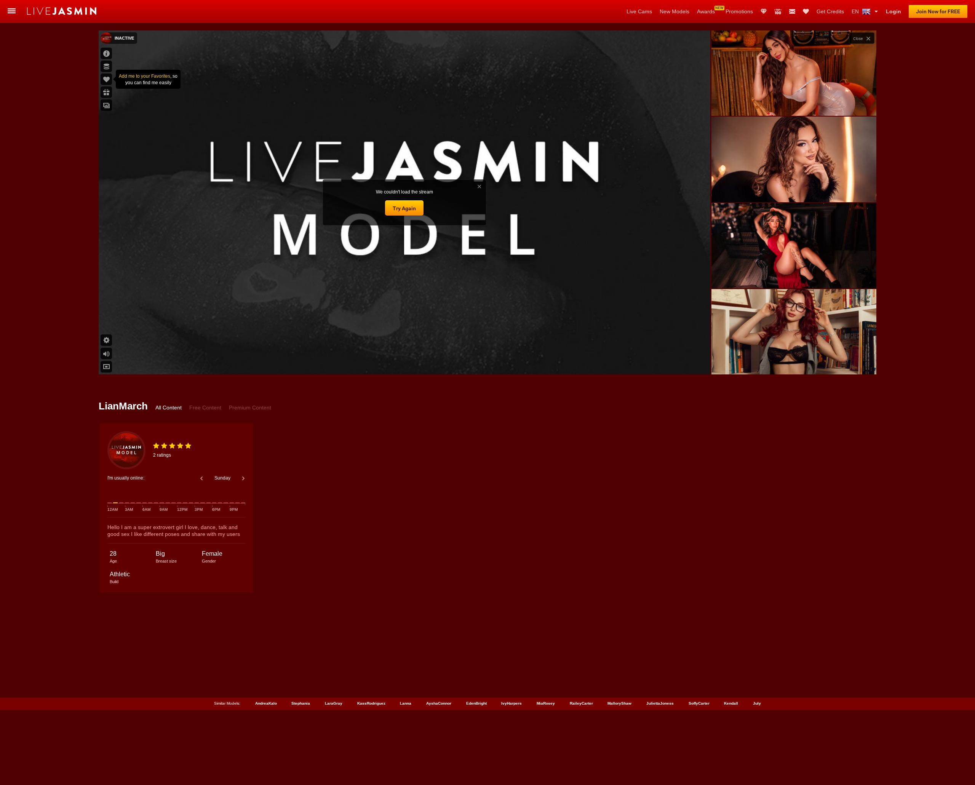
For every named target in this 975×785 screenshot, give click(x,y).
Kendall (731, 703)
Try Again (404, 208)
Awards (706, 11)
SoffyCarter (699, 703)
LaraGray (333, 703)
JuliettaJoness (660, 703)
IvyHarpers (511, 703)
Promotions (739, 11)
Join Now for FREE (938, 11)
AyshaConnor (438, 703)
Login (893, 11)
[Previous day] (201, 478)
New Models (674, 11)
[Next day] (243, 478)
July (757, 703)
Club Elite (764, 11)
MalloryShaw (619, 703)
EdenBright (476, 703)
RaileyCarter (581, 703)
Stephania (300, 703)
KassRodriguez (371, 703)
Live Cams (639, 11)
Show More (794, 361)
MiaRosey (546, 703)
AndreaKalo (266, 703)
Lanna (405, 703)
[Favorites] (806, 11)
